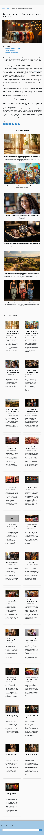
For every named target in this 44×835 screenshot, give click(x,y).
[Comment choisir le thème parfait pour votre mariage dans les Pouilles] (22, 261)
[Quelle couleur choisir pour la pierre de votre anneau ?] (31, 593)
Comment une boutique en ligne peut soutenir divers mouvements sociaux (22, 186)
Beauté (3, 825)
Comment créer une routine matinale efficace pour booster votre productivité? (22, 157)
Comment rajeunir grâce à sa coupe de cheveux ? (32, 717)
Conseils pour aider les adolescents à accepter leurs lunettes (22, 215)
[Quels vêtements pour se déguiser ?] (12, 708)
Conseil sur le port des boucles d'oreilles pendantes (12, 755)
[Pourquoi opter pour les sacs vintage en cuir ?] (12, 593)
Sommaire (7, 46)
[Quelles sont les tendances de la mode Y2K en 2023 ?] (22, 290)
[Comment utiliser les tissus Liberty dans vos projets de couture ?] (31, 671)
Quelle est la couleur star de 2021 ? (32, 487)
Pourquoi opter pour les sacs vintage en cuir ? (12, 601)
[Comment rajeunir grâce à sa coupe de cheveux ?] (31, 708)
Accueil (3, 8)
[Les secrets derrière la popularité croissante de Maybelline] (12, 479)
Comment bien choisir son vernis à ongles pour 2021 (32, 526)
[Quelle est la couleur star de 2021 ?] (31, 479)
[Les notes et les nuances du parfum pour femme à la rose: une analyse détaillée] (31, 440)
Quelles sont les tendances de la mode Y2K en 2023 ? (22, 302)
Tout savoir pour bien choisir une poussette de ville (12, 640)
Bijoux (7, 825)
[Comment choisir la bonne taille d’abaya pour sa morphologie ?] (31, 747)
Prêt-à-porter (14, 825)
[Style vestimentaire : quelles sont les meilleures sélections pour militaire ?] (12, 786)
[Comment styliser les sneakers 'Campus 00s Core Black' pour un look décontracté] (12, 555)
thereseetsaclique (36, 71)
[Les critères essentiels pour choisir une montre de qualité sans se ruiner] (22, 231)
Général (8, 8)
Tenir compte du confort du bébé (11, 52)
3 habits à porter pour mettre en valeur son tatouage (12, 679)
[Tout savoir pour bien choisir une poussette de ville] (12, 632)
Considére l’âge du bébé (10, 50)
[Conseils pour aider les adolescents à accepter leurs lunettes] (22, 203)
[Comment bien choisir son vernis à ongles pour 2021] (31, 518)
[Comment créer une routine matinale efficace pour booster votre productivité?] (22, 144)
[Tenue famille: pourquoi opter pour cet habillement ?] (31, 555)
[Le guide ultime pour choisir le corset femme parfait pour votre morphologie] (12, 518)
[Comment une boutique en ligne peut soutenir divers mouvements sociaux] (22, 173)
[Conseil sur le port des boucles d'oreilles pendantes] (12, 747)
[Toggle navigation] (4, 2)
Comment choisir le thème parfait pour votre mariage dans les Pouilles (22, 274)
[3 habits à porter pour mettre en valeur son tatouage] (12, 671)
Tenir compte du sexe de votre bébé (12, 48)
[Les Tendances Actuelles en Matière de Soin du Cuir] (12, 440)
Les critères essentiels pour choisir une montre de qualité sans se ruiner (22, 244)
